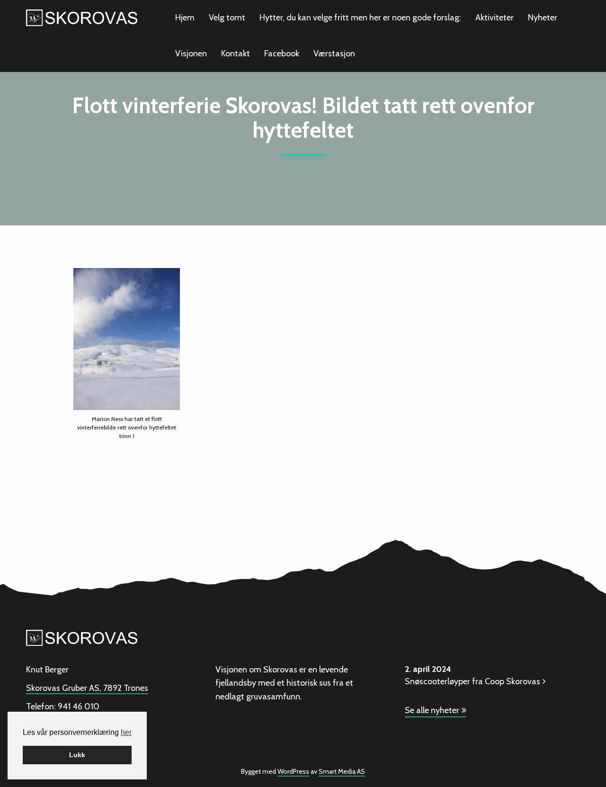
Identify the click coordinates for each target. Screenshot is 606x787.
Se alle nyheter (432, 710)
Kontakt (235, 53)
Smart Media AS (342, 771)
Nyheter (542, 17)
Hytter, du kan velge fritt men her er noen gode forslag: (360, 17)
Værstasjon (334, 53)
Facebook (281, 53)
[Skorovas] (81, 16)
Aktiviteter (494, 17)
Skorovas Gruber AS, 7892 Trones (87, 688)
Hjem (185, 17)
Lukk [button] (77, 755)
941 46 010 (78, 706)
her (126, 732)
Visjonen (191, 53)
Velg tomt (227, 17)
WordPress (293, 771)
